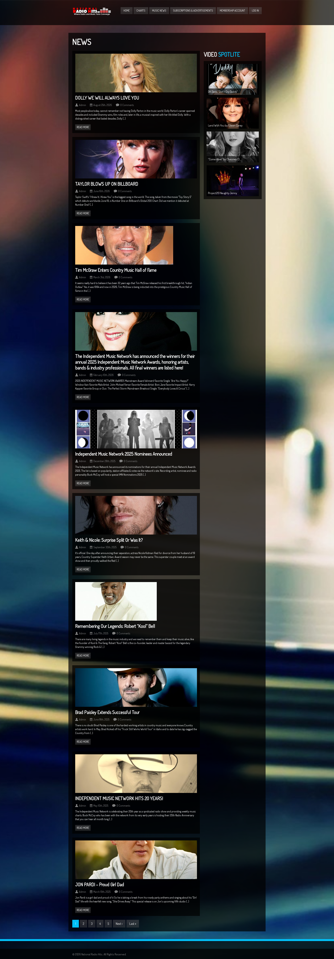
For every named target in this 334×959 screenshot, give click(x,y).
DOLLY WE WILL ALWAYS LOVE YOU (107, 98)
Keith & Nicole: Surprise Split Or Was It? (109, 540)
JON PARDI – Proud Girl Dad (99, 884)
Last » (132, 924)
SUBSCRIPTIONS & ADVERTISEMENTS (193, 10)
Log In (255, 10)
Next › (119, 924)
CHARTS (140, 10)
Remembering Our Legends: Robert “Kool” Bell (115, 626)
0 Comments (127, 105)
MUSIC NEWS (159, 10)
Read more (83, 127)
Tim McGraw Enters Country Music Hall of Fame (116, 270)
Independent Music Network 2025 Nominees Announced (123, 454)
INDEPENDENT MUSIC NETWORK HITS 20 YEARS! (119, 798)
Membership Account (232, 10)
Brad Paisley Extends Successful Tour (107, 712)
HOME (127, 10)
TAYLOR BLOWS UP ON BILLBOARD (106, 184)
